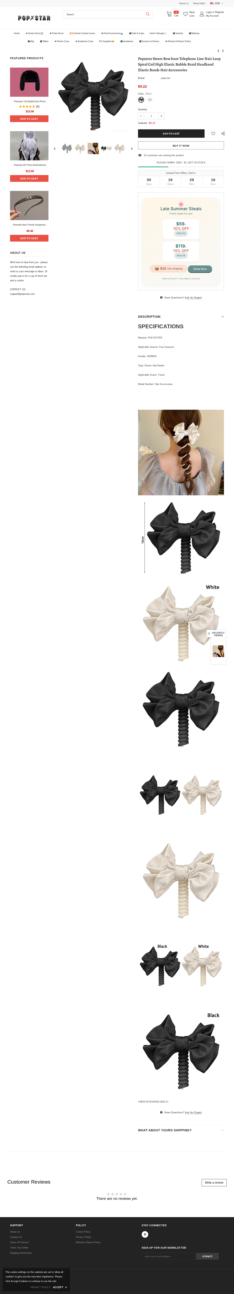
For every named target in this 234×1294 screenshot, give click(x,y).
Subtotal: (143, 123)
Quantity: (143, 109)
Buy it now (181, 145)
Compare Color (122, 130)
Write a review (214, 1182)
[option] (93, 96)
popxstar (165, 78)
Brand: (141, 78)
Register (219, 12)
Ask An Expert (193, 297)
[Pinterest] (145, 1234)
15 (145, 155)
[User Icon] (202, 14)
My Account (212, 15)
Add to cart (29, 119)
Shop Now (200, 268)
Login (209, 12)
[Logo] (34, 17)
